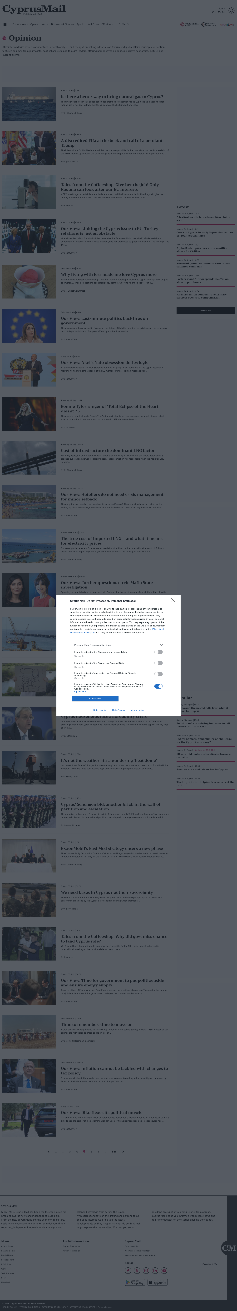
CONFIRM (95, 698)
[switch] (158, 652)
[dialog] (118, 655)
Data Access (118, 710)
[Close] (174, 601)
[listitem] (118, 645)
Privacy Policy (137, 710)
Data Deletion (100, 710)
